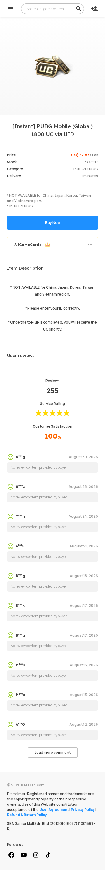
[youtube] (23, 855)
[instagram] (36, 855)
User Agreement (54, 809)
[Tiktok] (48, 855)
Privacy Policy (83, 809)
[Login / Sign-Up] (95, 9)
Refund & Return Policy (27, 814)
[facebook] (11, 855)
